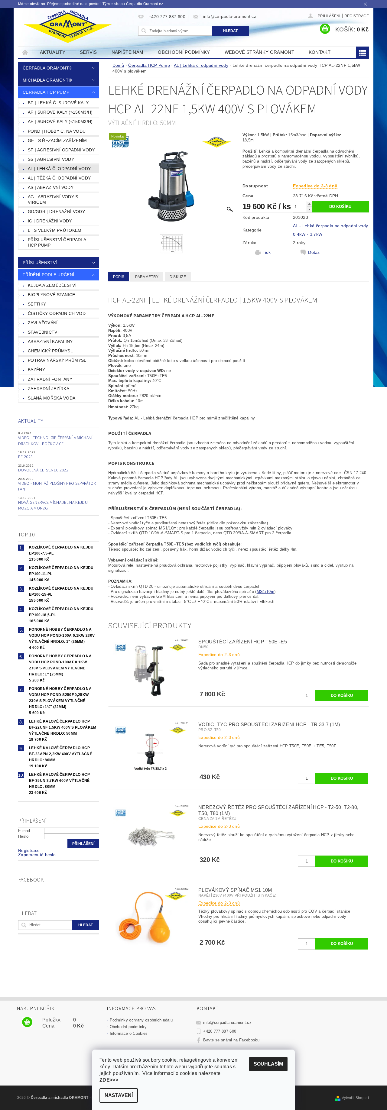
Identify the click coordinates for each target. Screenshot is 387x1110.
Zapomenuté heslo (37, 854)
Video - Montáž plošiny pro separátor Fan (57, 487)
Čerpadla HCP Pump (46, 92)
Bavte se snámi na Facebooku (231, 1040)
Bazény (36, 369)
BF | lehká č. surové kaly (58, 102)
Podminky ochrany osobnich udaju (141, 1020)
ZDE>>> (108, 1079)
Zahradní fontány (50, 379)
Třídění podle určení (48, 274)
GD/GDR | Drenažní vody (56, 211)
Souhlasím (268, 1063)
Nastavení (119, 1095)
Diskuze (178, 277)
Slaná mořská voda (51, 398)
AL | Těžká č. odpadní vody (59, 178)
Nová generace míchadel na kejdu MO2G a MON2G (53, 506)
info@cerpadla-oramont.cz (227, 1022)
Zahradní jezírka (48, 388)
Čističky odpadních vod (57, 313)
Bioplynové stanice (51, 294)
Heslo (23, 836)
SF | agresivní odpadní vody (61, 149)
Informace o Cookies (129, 1033)
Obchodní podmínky (184, 52)
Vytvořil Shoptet (355, 1098)
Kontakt (319, 52)
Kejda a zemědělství (52, 285)
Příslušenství (40, 262)
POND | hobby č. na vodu (57, 131)
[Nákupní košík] (27, 1022)
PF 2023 (25, 457)
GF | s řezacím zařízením (57, 140)
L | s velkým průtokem (55, 230)
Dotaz (314, 252)
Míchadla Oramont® (47, 80)
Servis (88, 52)
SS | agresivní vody (51, 159)
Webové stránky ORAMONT (259, 52)
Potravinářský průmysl (57, 360)
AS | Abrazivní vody (50, 187)
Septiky (37, 304)
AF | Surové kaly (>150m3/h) (60, 112)
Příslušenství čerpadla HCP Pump (57, 242)
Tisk (267, 252)
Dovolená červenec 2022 (43, 470)
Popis (119, 277)
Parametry (146, 277)
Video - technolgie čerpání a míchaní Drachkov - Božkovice (55, 441)
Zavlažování (43, 322)
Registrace (356, 16)
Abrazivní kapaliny (50, 341)
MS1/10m (265, 591)
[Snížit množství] (309, 209)
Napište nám (128, 52)
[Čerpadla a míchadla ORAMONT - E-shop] (67, 26)
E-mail (24, 830)
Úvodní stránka (25, 52)
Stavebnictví (43, 332)
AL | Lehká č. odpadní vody (59, 168)
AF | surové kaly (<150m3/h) (60, 121)
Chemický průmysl (50, 350)
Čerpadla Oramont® (47, 68)
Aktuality (52, 52)
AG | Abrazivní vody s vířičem (53, 199)
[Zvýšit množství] (309, 204)
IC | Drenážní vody (50, 220)
